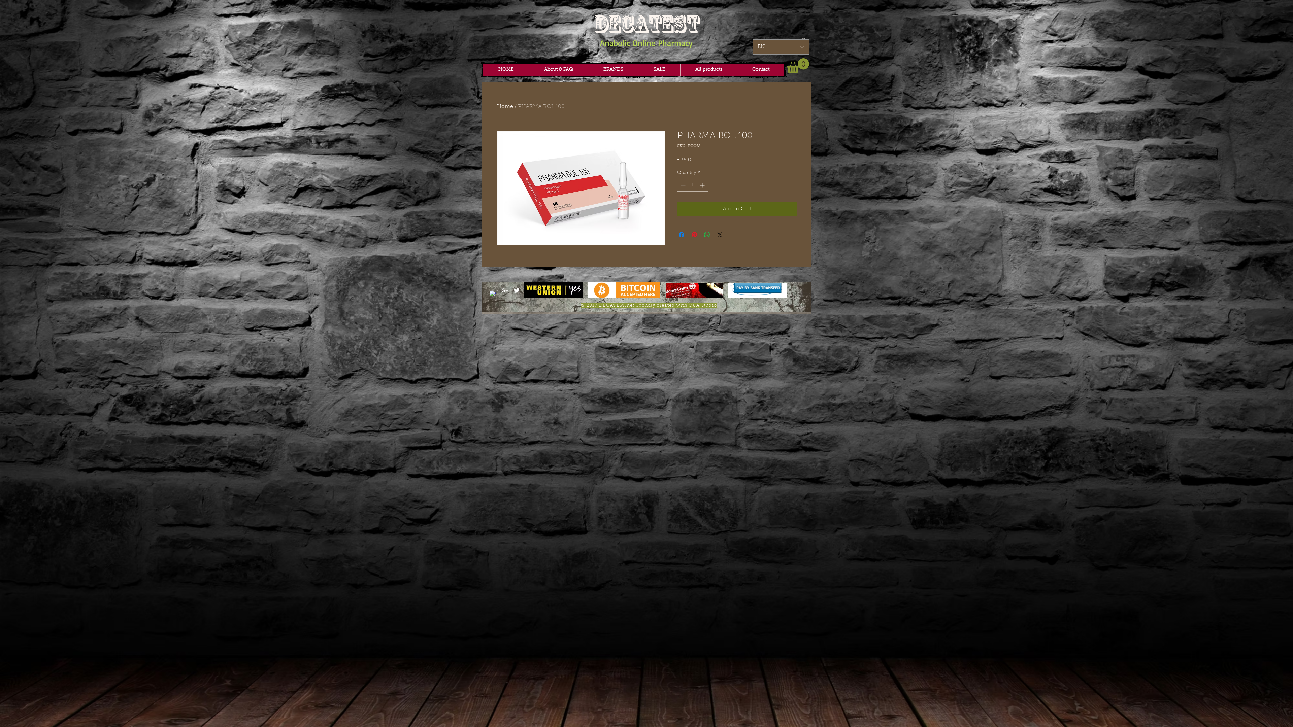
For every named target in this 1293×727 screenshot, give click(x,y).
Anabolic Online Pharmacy (646, 43)
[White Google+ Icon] (504, 290)
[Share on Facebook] (681, 235)
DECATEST (646, 24)
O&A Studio (703, 305)
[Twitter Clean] (516, 290)
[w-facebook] (493, 294)
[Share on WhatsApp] (707, 235)
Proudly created (655, 305)
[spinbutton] (693, 185)
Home (505, 106)
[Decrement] (682, 185)
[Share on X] (720, 235)
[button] (613, 70)
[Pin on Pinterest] (694, 235)
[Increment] (703, 185)
